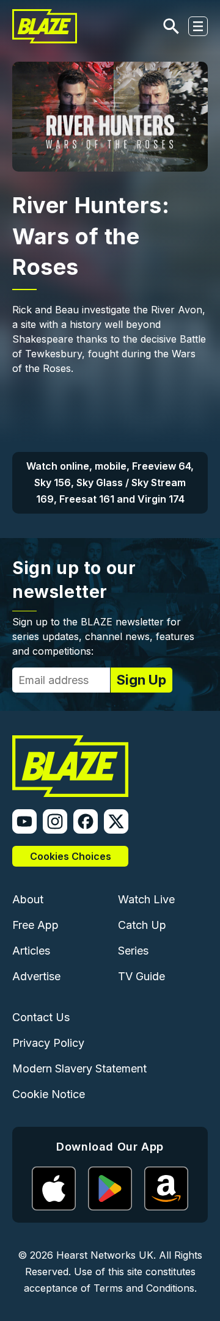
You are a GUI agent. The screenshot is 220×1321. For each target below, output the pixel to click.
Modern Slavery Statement (79, 1068)
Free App (35, 925)
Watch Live (146, 899)
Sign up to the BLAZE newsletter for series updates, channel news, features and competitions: (103, 636)
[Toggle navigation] (198, 26)
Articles (31, 950)
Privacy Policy (48, 1042)
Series (133, 950)
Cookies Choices (70, 856)
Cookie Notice (48, 1094)
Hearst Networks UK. (106, 1255)
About (27, 899)
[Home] (44, 26)
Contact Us (41, 1017)
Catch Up (142, 925)
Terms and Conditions (144, 1288)
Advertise (36, 976)
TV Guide (141, 976)
